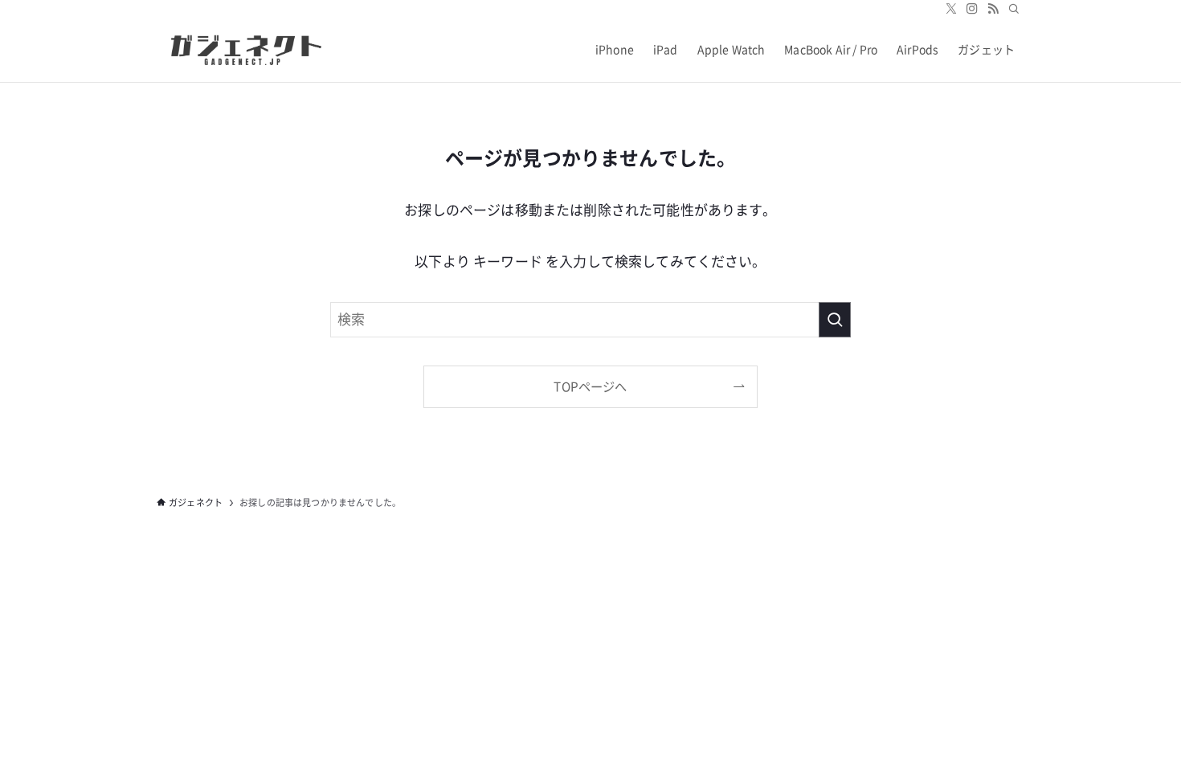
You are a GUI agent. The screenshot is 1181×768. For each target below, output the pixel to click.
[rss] (993, 9)
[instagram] (972, 9)
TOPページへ (590, 387)
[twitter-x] (951, 9)
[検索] (1013, 9)
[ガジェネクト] (242, 50)
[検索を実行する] (835, 319)
